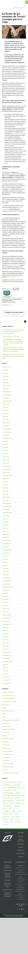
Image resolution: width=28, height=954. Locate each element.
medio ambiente (6, 811)
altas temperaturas (7, 784)
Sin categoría (6, 757)
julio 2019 (5, 630)
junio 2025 (5, 410)
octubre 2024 (6, 435)
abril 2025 (5, 416)
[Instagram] (23, 909)
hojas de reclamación (17, 133)
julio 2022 (5, 519)
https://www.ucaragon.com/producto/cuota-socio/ (12, 297)
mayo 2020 (6, 599)
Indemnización (16, 806)
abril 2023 (5, 491)
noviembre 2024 (7, 432)
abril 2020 (5, 602)
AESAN (4, 782)
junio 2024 (5, 447)
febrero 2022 (6, 534)
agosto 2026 (6, 367)
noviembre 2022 (7, 506)
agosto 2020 (6, 590)
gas (23, 803)
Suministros (6, 760)
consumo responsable (8, 798)
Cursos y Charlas (20, 853)
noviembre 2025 (7, 395)
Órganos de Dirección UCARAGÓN (7, 875)
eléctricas (12, 803)
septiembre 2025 (7, 401)
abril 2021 (5, 565)
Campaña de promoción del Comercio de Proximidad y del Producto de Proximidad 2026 (13, 356)
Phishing (19, 811)
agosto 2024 (6, 441)
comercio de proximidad (8, 792)
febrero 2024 (6, 460)
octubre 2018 (6, 658)
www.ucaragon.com (12, 277)
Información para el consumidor (11, 720)
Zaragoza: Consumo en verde (10, 773)
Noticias (5, 735)
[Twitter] (19, 909)
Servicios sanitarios (8, 751)
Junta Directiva (7, 870)
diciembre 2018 (7, 652)
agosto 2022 (6, 515)
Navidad (14, 811)
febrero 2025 (6, 422)
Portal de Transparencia (7, 866)
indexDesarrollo (20, 916)
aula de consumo (17, 784)
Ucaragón (20, 836)
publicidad (5, 813)
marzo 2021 (6, 568)
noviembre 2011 (7, 680)
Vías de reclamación (20, 840)
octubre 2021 (6, 546)
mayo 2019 (6, 636)
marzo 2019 (6, 643)
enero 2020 (6, 612)
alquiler (19, 782)
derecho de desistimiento (8, 800)
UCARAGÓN (17, 821)
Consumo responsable (8, 698)
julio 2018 (5, 664)
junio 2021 (5, 559)
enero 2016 (6, 670)
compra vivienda (15, 795)
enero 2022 (6, 537)
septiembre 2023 (7, 475)
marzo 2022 (6, 531)
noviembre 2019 (7, 618)
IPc (14, 808)
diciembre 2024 (7, 429)
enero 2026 (6, 388)
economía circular (20, 800)
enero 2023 (6, 500)
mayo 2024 (6, 450)
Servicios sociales (7, 754)
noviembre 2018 (7, 655)
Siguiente (22, 7)
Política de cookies (7, 889)
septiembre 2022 (7, 512)
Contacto (20, 856)
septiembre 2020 (7, 587)
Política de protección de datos (7, 884)
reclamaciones (6, 816)
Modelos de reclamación (9, 729)
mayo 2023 (6, 488)
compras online (6, 795)
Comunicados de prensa (9, 695)
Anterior (17, 7)
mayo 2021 (6, 562)
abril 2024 (5, 453)
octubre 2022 (6, 509)
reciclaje (16, 813)
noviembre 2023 (7, 469)
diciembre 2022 (7, 503)
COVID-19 (17, 798)
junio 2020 (5, 596)
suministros (5, 819)
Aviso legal (7, 880)
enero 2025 (6, 426)
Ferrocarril (18, 803)
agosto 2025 (6, 404)
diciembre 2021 (7, 540)
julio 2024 (5, 444)
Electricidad (6, 704)
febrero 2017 (6, 667)
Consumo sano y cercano (9, 701)
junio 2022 (5, 522)
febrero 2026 (6, 385)
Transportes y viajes (8, 766)
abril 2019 (5, 639)
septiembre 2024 (7, 438)
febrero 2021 (6, 571)
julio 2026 (5, 370)
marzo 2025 (6, 419)
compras (17, 792)
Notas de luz (6, 732)
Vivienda (5, 769)
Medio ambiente (7, 726)
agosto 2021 (6, 553)
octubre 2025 (6, 398)
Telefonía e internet (8, 763)
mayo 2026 (6, 376)
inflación (5, 808)
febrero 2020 (6, 608)
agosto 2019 (6, 627)
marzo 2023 (6, 494)
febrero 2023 (6, 497)
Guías (4, 714)
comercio (14, 790)
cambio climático (7, 790)
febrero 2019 (6, 646)
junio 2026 (5, 373)
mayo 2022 (6, 525)
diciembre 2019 (7, 615)
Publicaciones (6, 742)
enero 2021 (6, 574)
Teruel (16, 819)
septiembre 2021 (7, 550)
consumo (23, 795)
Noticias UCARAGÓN (8, 738)
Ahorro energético (12, 782)
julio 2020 (5, 593)
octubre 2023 (6, 472)
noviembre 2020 (7, 581)
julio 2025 (5, 407)
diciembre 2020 (7, 577)
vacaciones (5, 824)
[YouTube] (21, 909)
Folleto (4, 707)
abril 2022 (5, 528)
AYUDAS (5, 787)
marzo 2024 (6, 457)
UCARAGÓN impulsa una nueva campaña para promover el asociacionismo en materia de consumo (13, 331)
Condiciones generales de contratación (7, 894)
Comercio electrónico (8, 692)
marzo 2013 (6, 677)
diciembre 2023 (7, 466)
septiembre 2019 (7, 624)
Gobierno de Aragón (7, 806)
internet (10, 808)
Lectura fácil (6, 723)
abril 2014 (5, 674)
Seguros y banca (7, 748)
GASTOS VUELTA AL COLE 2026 (11, 336)
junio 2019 (5, 633)
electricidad (5, 803)
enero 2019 (6, 649)
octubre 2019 (6, 621)
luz (17, 808)
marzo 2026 (6, 382)
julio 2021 (5, 556)
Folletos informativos (8, 711)
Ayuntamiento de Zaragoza (14, 787)
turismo (11, 821)
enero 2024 (6, 463)
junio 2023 (5, 484)
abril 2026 (5, 379)
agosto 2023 (6, 478)
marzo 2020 (6, 605)
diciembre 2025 (7, 391)
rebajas (11, 813)
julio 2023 (5, 481)
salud (12, 816)
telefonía (12, 819)
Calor (23, 787)
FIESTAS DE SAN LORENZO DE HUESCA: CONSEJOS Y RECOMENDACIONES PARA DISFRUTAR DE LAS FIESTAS (13, 349)
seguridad (17, 816)
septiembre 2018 (7, 661)
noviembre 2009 (7, 683)
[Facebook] (17, 909)
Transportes (5, 821)
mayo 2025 (6, 413)
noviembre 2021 (7, 543)
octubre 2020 (6, 584)
